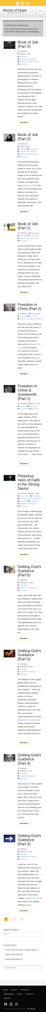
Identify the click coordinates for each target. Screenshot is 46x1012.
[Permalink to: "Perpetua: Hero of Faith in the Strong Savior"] (9, 478)
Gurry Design (31, 1009)
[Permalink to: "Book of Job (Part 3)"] (9, 45)
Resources (9, 994)
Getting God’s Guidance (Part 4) (29, 759)
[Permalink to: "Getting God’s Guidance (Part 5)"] (9, 653)
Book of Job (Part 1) (28, 226)
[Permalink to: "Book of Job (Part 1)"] (9, 226)
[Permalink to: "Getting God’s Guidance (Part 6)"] (9, 569)
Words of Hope (15, 10)
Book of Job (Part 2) (28, 136)
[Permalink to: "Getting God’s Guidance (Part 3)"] (9, 838)
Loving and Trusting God (27, 59)
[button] (40, 11)
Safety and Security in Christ (28, 61)
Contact (29, 994)
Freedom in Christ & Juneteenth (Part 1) (27, 392)
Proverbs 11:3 (24, 720)
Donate (7, 998)
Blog (19, 994)
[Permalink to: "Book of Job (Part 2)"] (9, 137)
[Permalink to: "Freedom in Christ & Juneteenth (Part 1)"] (9, 389)
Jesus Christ (33, 316)
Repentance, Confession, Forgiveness (31, 319)
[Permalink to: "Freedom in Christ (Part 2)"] (9, 307)
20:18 (34, 720)
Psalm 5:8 (30, 898)
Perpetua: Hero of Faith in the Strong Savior (29, 482)
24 (38, 720)
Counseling (23, 56)
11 (22, 919)
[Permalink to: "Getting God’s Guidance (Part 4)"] (9, 758)
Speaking (25, 990)
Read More (24, 122)
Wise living (23, 64)
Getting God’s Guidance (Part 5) (29, 654)
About (14, 990)
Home (5, 990)
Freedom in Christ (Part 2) (29, 306)
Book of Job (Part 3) (28, 44)
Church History (24, 496)
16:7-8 (39, 898)
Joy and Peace (34, 149)
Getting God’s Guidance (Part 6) (29, 570)
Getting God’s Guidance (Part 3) (29, 839)
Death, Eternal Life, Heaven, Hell (30, 498)
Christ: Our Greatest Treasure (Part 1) (22, 950)
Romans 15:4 (30, 185)
